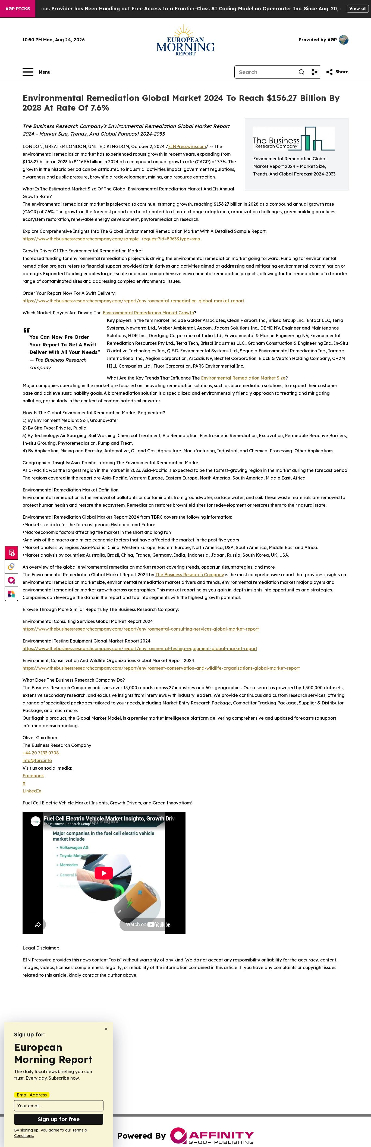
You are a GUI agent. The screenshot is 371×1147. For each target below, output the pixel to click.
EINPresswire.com (187, 146)
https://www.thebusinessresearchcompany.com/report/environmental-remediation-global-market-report (133, 300)
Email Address (32, 1095)
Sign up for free (59, 1119)
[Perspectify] (11, 567)
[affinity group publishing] (11, 580)
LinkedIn (32, 791)
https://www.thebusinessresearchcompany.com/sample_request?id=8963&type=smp (111, 239)
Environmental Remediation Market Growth (148, 312)
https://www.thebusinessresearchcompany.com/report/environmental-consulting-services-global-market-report (141, 629)
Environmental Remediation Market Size (243, 378)
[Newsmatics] (11, 594)
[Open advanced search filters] (314, 72)
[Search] (301, 72)
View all (357, 8)
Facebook (33, 775)
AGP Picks (17, 8)
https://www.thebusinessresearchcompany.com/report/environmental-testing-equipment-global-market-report (140, 648)
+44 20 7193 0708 (41, 753)
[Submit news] (11, 553)
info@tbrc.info (37, 760)
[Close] (106, 1029)
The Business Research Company (189, 574)
